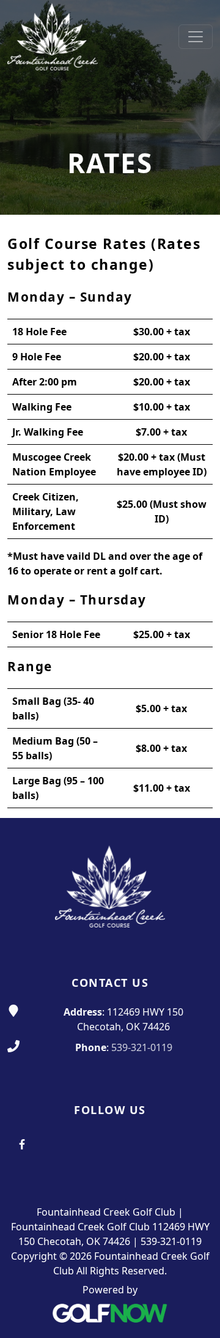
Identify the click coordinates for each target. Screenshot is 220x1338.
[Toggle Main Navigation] (195, 36)
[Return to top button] (196, 795)
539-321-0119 (141, 1047)
